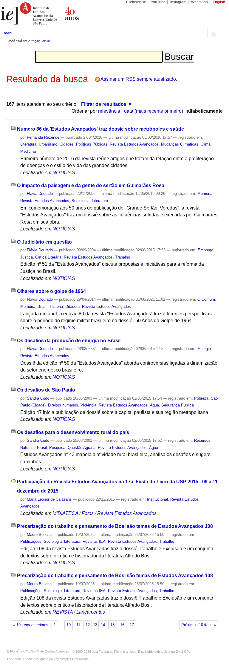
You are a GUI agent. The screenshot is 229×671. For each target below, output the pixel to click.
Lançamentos (90, 612)
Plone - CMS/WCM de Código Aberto (37, 651)
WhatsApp (199, 2)
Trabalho (122, 257)
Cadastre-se (136, 2)
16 (122, 625)
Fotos (88, 513)
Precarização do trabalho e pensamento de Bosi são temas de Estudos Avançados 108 (115, 526)
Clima (206, 144)
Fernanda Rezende (43, 137)
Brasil (42, 306)
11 (78, 625)
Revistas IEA (94, 541)
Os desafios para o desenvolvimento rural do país (73, 432)
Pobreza (201, 398)
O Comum (206, 299)
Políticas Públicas (91, 144)
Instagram (178, 2)
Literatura (28, 144)
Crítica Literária (48, 257)
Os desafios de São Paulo (46, 389)
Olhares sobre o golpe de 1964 (51, 291)
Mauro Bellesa (39, 534)
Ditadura (72, 306)
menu (8, 33)
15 (112, 625)
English (219, 2)
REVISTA (62, 612)
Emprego (205, 250)
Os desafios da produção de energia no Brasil (68, 340)
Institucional (157, 499)
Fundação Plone (110, 651)
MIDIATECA (65, 513)
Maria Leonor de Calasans (49, 499)
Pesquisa (57, 447)
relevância (109, 111)
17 (132, 625)
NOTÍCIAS (63, 172)
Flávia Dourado (40, 193)
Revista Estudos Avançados (134, 144)
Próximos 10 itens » (198, 625)
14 (103, 625)
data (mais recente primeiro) (153, 111)
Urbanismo (48, 144)
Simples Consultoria (74, 659)
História (56, 306)
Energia (204, 348)
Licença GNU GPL (177, 651)
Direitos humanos (63, 405)
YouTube (158, 2)
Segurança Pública (177, 405)
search (213, 33)
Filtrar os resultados (103, 104)
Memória (204, 193)
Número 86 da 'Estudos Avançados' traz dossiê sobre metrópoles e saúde (100, 129)
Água (154, 405)
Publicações (30, 541)
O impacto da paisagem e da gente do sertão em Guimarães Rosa (90, 185)
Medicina (28, 151)
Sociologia (80, 200)
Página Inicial (40, 41)
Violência (88, 405)
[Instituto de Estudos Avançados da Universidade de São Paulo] (57, 13)
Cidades (67, 144)
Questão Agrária (81, 447)
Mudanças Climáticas (179, 144)
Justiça (26, 257)
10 (68, 625)
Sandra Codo (38, 398)
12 (88, 625)
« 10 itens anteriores (30, 625)
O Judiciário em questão (44, 241)
